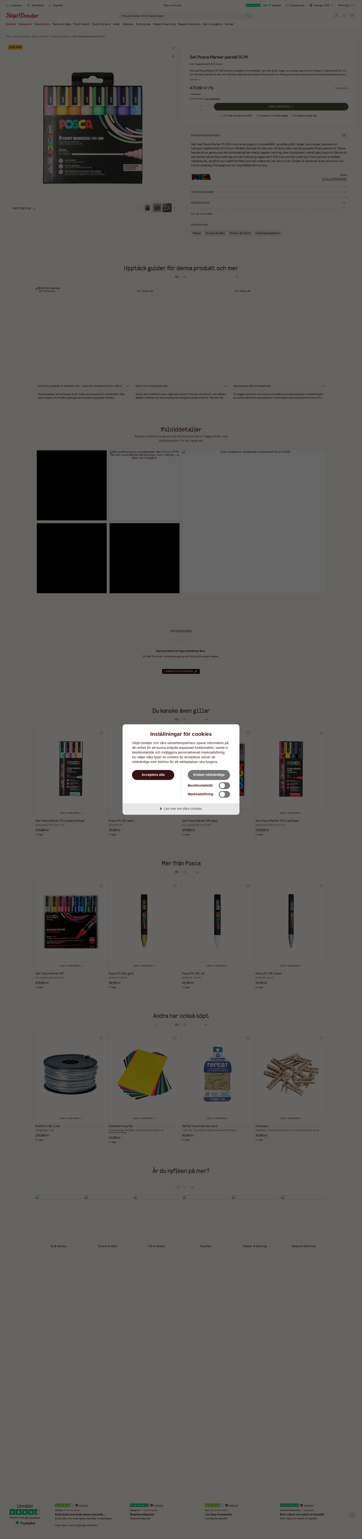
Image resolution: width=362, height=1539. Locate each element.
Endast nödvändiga (209, 775)
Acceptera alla (153, 775)
